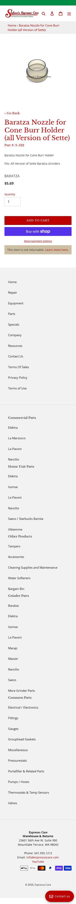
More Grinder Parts (21, 691)
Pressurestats (17, 760)
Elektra (13, 427)
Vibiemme (15, 529)
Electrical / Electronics (23, 707)
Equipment (15, 303)
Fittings (13, 718)
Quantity (9, 194)
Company (14, 335)
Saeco (12, 680)
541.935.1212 (43, 853)
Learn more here (56, 250)
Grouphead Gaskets (22, 739)
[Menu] (69, 13)
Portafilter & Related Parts (26, 771)
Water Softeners (19, 578)
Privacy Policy (17, 377)
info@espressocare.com (42, 857)
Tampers (14, 546)
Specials (13, 324)
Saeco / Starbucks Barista (25, 519)
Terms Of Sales (18, 367)
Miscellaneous (18, 750)
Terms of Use (17, 388)
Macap (12, 648)
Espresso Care (43, 884)
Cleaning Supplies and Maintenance (32, 567)
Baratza (13, 605)
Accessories (16, 557)
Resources (15, 346)
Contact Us (15, 356)
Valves (12, 803)
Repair (12, 292)
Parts (11, 314)
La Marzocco (17, 438)
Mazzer (13, 659)
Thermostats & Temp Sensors (28, 792)
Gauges (13, 729)
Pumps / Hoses (18, 782)
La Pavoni (15, 449)
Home (12, 25)
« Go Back (12, 113)
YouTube (38, 861)
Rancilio (13, 459)
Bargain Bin (16, 589)
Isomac (13, 487)
